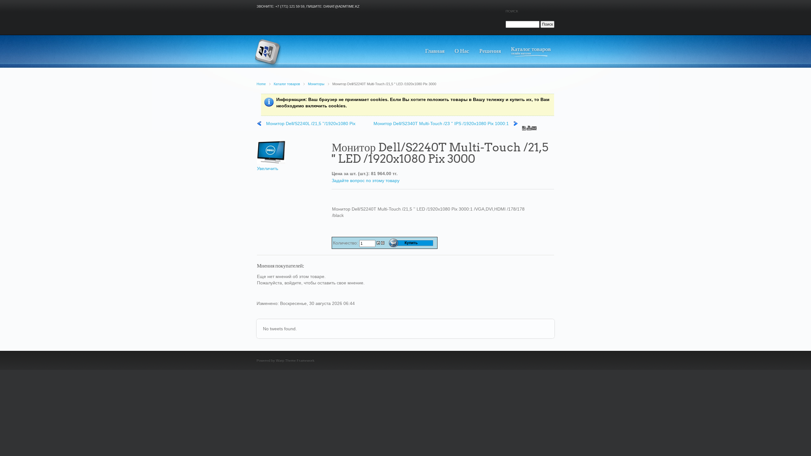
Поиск (512, 11)
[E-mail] (534, 126)
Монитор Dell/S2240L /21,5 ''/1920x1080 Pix (310, 123)
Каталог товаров (287, 84)
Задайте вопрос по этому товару (365, 180)
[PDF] (524, 126)
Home (261, 84)
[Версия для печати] (529, 126)
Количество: (346, 242)
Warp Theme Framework (295, 360)
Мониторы (316, 84)
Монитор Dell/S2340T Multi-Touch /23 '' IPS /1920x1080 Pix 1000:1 (441, 123)
